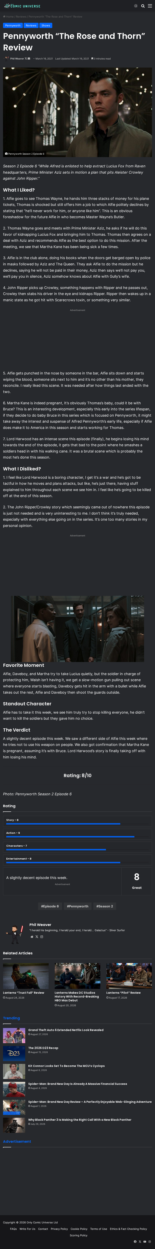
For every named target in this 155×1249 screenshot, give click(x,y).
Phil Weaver (17, 58)
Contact (43, 1228)
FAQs (13, 1228)
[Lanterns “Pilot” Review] (129, 976)
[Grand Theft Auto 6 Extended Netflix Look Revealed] (14, 1035)
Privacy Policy (59, 1228)
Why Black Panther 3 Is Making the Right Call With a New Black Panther (79, 1120)
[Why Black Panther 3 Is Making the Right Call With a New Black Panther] (14, 1125)
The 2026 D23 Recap (43, 1048)
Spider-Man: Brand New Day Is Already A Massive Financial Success (77, 1084)
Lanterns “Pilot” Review (123, 993)
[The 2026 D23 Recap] (14, 1053)
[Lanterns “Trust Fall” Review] (26, 976)
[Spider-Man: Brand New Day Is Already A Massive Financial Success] (14, 1089)
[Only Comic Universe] (22, 6)
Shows (46, 25)
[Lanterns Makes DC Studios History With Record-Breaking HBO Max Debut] (77, 976)
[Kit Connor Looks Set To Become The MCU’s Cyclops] (14, 1071)
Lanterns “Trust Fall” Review (23, 993)
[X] (36, 936)
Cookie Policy (79, 1228)
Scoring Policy (78, 1235)
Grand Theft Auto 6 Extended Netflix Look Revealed (66, 1030)
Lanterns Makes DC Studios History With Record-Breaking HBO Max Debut (77, 996)
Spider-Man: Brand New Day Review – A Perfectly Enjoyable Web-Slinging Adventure (90, 1102)
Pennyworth (13, 25)
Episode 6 (51, 906)
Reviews (21, 16)
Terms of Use (98, 1228)
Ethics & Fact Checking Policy (128, 1228)
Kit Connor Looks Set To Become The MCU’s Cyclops (66, 1066)
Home (9, 16)
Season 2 (105, 906)
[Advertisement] (77, 341)
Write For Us (27, 1228)
